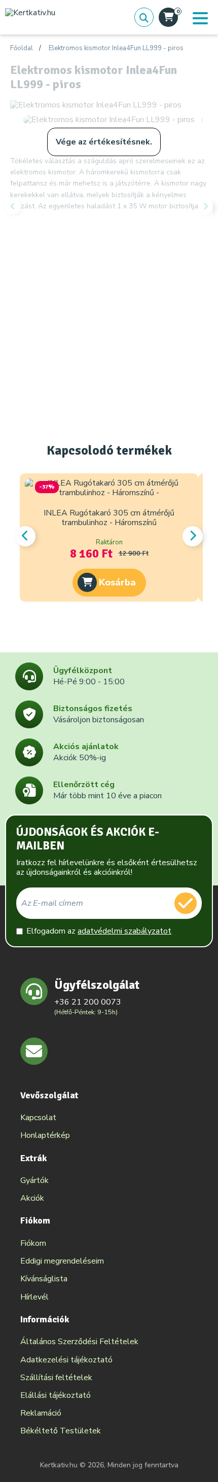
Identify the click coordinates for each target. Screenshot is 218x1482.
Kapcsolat (38, 1117)
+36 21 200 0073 (87, 1002)
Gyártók (34, 1180)
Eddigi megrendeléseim (62, 1261)
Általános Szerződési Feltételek (79, 1341)
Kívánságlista (43, 1278)
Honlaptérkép (45, 1135)
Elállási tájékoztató (55, 1395)
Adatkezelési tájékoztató (66, 1359)
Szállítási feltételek (56, 1377)
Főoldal (21, 49)
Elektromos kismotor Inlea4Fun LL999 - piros (116, 49)
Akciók (32, 1198)
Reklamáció (40, 1413)
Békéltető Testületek (60, 1430)
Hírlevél (34, 1297)
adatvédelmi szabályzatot (124, 931)
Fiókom (33, 1243)
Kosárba (117, 582)
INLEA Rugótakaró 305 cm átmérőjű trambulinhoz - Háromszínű (109, 517)
